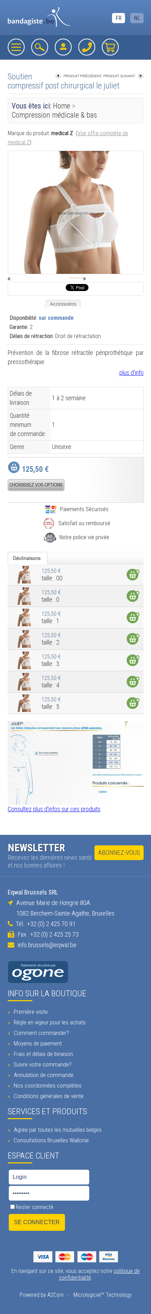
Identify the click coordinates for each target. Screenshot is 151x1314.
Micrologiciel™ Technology (102, 1295)
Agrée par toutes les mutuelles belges (56, 1129)
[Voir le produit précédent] (78, 76)
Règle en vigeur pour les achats (49, 1022)
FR (119, 18)
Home (61, 105)
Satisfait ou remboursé (84, 523)
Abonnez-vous (119, 853)
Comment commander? (40, 1032)
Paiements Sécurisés (84, 509)
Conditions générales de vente (48, 1096)
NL (137, 18)
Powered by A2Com (42, 1295)
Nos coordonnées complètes (46, 1085)
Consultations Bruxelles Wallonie (50, 1140)
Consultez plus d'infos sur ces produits (54, 809)
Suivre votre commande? (42, 1064)
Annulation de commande (42, 1074)
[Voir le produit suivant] (124, 76)
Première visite (30, 1011)
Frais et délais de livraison (42, 1053)
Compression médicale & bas (54, 115)
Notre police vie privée (84, 537)
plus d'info (131, 372)
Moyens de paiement (37, 1043)
